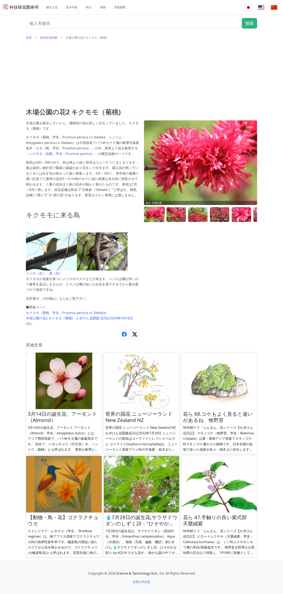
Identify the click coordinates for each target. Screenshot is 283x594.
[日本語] (248, 7)
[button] (154, 215)
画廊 (103, 7)
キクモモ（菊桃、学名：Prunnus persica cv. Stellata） (67, 312)
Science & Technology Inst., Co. (140, 573)
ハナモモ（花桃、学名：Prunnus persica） (62, 153)
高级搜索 (120, 7)
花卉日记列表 (48, 38)
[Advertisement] (141, 75)
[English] (261, 7)
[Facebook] (124, 334)
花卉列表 (71, 7)
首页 (29, 38)
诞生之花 (52, 7)
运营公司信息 (141, 582)
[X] (134, 334)
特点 (89, 7)
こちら (61, 298)
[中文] (274, 7)
